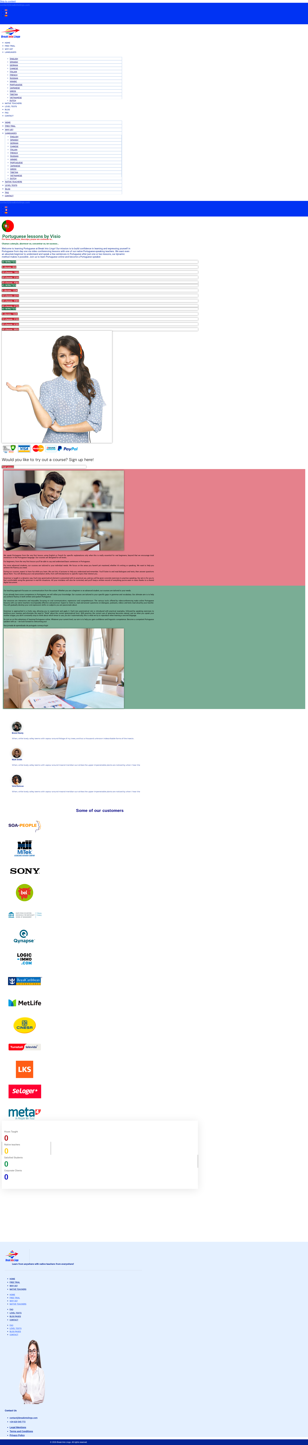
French (13, 75)
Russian (14, 78)
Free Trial (10, 46)
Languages (10, 52)
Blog (7, 109)
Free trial (15, 1282)
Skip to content (8, 1)
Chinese (14, 68)
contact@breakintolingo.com (15, 4)
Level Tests (11, 106)
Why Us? (9, 49)
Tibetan (14, 94)
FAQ (6, 113)
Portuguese (16, 85)
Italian (13, 72)
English (14, 59)
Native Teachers (18, 1289)
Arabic (13, 81)
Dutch (13, 100)
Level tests (16, 1313)
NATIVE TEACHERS (13, 103)
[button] (9, 261)
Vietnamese (16, 98)
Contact (9, 116)
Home (7, 43)
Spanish (14, 62)
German (14, 65)
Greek (13, 91)
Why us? (14, 1286)
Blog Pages (15, 1316)
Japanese (15, 88)
